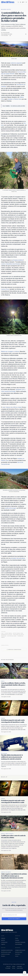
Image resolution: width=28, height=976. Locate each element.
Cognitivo (3, 944)
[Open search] (18, 2)
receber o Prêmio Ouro (15, 99)
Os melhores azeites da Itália (18, 105)
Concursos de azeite (6, 634)
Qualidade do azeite (18, 634)
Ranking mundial (18, 952)
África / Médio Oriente (7, 833)
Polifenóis (3, 938)
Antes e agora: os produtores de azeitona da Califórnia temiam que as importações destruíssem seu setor (14, 876)
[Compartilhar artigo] (26, 34)
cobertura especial (16, 63)
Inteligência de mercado (20, 950)
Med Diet (3, 940)
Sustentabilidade (11, 635)
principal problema (17, 260)
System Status (20, 968)
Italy (2, 633)
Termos (13, 968)
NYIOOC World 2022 (18, 633)
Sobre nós (8, 966)
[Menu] (26, 2)
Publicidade (19, 966)
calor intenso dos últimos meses (12, 407)
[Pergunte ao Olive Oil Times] (24, 972)
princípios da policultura (18, 558)
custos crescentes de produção (10, 264)
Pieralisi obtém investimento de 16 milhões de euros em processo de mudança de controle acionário (12, 757)
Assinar (13, 966)
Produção (3, 635)
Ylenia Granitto (6, 32)
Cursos (16, 956)
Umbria (3, 637)
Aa (10, 35)
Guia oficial (17, 954)
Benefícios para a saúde (6, 952)
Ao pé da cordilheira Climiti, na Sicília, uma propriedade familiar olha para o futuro (13, 685)
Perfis (3, 681)
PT (23, 2)
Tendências (20, 635)
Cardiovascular (4, 942)
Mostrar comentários (14, 649)
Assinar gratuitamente (14, 918)
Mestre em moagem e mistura (10, 351)
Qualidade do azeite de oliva (7, 950)
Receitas (3, 956)
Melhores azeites (6, 9)
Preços (16, 938)
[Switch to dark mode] (20, 2)
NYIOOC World (8, 633)
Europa (3, 718)
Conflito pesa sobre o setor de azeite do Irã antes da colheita (13, 837)
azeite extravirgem (10, 508)
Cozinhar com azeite (5, 954)
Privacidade (7, 968)
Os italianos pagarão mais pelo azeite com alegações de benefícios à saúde (13, 721)
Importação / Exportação (20, 942)
